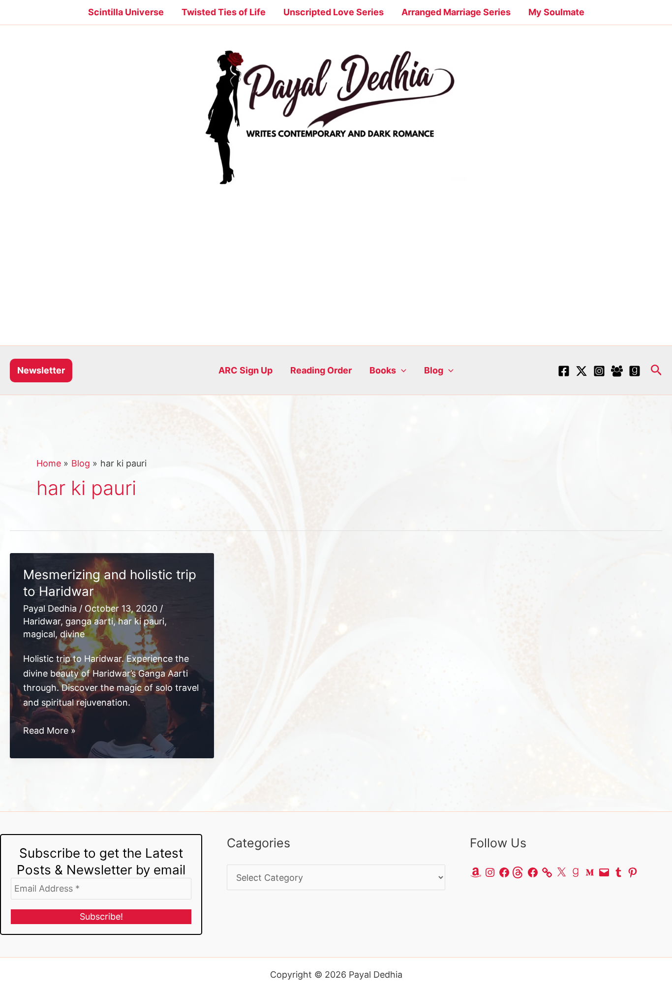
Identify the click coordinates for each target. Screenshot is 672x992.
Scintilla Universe (126, 12)
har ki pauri (141, 621)
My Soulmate (556, 12)
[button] (41, 370)
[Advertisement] (336, 272)
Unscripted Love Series (333, 12)
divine (72, 634)
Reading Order (321, 370)
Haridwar (42, 621)
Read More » (49, 731)
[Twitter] (581, 371)
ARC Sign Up (245, 370)
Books (382, 370)
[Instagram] (599, 371)
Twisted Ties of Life (224, 12)
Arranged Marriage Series (456, 12)
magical (39, 634)
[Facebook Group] (617, 371)
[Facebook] (564, 371)
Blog (433, 370)
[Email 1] (635, 371)
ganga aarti (89, 621)
